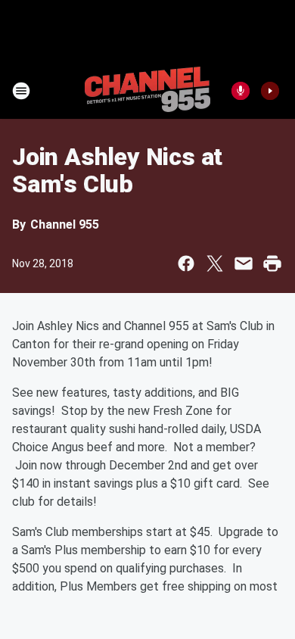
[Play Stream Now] (270, 91)
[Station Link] (147, 91)
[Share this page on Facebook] (186, 263)
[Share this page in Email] (243, 263)
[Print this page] (272, 263)
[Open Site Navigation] (21, 91)
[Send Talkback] (240, 91)
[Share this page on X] (214, 263)
